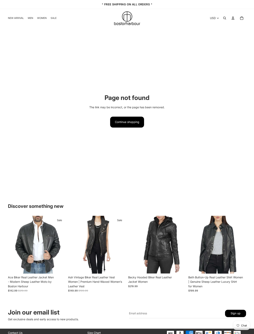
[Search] (224, 18)
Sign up (236, 313)
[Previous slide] (14, 244)
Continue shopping (127, 122)
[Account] (233, 18)
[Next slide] (60, 244)
